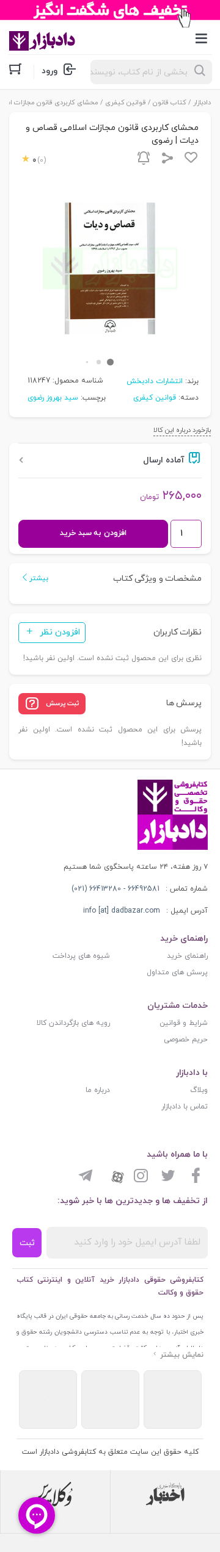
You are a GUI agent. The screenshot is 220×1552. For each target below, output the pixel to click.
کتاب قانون (169, 102)
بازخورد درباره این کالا (182, 430)
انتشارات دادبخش (155, 381)
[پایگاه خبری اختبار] (165, 1494)
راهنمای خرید (187, 956)
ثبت (27, 1243)
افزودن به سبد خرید (93, 533)
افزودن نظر (60, 632)
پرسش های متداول (177, 972)
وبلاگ (199, 1090)
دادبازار (202, 102)
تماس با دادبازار (184, 1107)
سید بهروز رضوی (53, 398)
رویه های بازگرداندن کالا (73, 1023)
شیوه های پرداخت (81, 956)
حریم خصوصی (186, 1039)
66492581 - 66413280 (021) (116, 889)
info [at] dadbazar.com (121, 911)
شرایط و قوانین (184, 1023)
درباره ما (98, 1090)
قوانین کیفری (125, 102)
